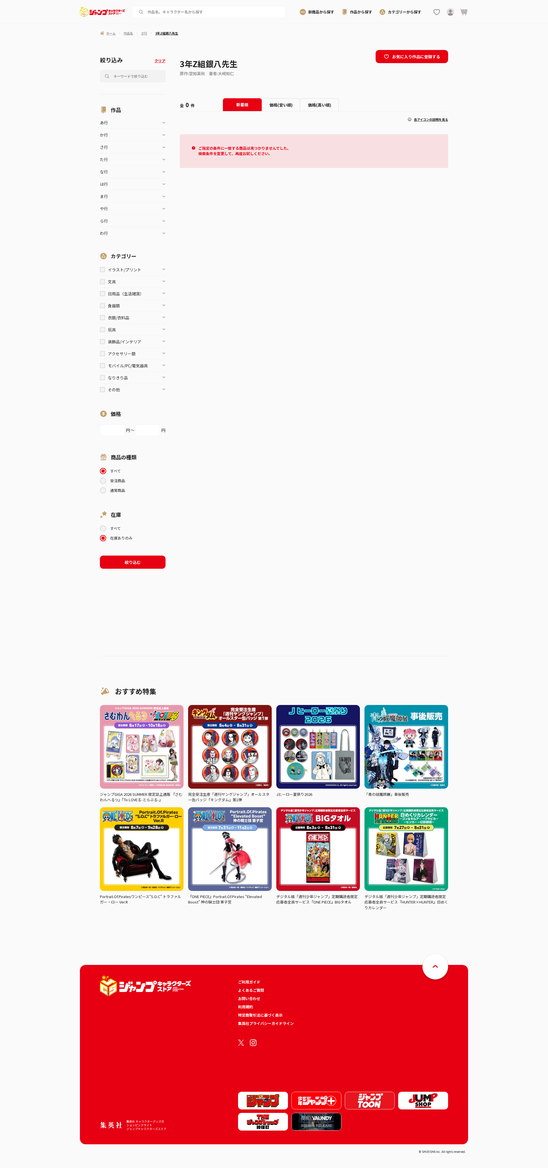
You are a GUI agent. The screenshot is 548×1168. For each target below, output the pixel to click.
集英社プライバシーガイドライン (266, 1023)
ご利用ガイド (249, 982)
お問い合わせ (249, 998)
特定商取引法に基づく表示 (260, 1015)
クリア (160, 60)
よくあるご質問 (251, 990)
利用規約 (245, 1006)
